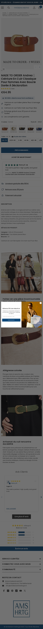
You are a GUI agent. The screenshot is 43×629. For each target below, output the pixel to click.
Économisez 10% (11, 320)
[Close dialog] (41, 303)
